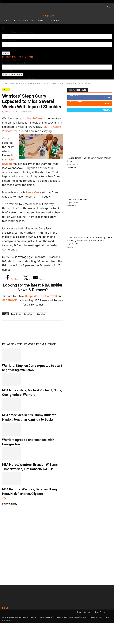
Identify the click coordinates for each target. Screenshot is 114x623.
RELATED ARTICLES (14, 344)
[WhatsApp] (26, 328)
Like (108, 97)
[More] (55, 328)
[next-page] (5, 498)
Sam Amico (9, 111)
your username (9, 40)
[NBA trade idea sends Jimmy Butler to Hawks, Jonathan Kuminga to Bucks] (11, 404)
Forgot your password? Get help (17, 56)
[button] (108, 6)
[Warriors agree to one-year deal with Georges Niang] (11, 429)
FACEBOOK (9, 300)
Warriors (14, 83)
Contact (16, 21)
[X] (16, 328)
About (6, 21)
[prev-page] (3, 498)
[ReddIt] (35, 328)
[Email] (45, 328)
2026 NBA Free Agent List (79, 199)
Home (4, 83)
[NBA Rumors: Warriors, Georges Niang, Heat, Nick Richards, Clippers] (11, 478)
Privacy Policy (99, 612)
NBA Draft (40, 21)
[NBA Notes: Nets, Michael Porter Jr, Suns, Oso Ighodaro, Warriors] (11, 379)
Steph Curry (35, 118)
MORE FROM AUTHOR (41, 344)
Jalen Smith (16, 314)
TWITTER (51, 296)
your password (9, 49)
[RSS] (5, 608)
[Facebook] (6, 328)
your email (7, 71)
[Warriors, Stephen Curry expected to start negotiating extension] (11, 355)
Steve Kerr (32, 192)
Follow (106, 104)
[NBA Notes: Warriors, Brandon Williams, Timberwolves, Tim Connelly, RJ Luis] (11, 453)
